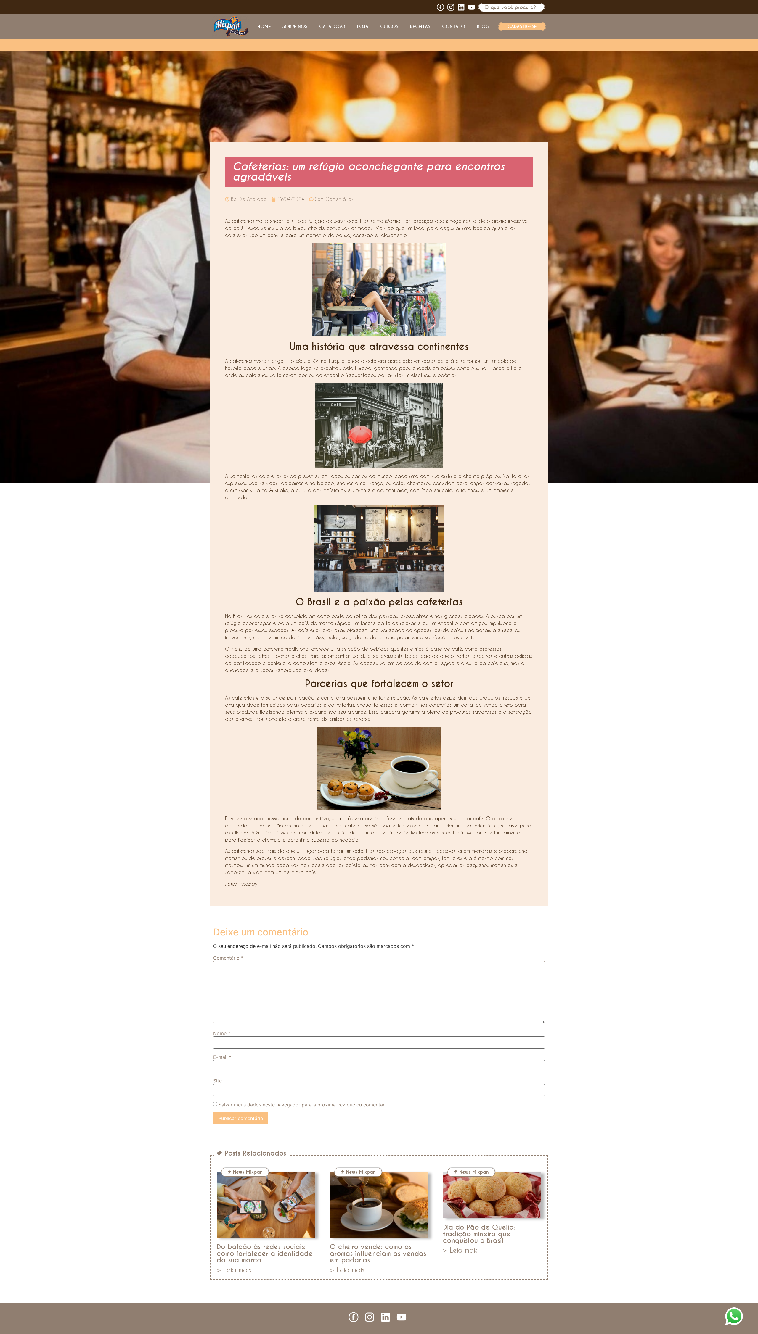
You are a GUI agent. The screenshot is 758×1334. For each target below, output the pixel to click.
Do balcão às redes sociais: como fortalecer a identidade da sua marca (265, 1253)
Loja (362, 26)
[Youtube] (471, 7)
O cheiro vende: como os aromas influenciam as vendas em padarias (378, 1253)
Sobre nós (294, 26)
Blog (483, 26)
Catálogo (332, 26)
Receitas (420, 26)
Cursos (389, 26)
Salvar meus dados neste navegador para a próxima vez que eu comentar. (302, 1104)
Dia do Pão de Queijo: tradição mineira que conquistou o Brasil (479, 1234)
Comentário (228, 958)
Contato (453, 26)
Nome (221, 1033)
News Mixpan (248, 1172)
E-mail (222, 1057)
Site (217, 1080)
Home (264, 26)
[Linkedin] (461, 7)
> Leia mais (234, 1270)
